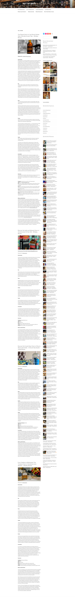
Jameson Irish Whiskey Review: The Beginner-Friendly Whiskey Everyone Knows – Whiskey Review (49, 51)
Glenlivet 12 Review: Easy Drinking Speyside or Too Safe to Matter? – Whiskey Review (51, 141)
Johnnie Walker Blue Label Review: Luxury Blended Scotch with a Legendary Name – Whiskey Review (52, 165)
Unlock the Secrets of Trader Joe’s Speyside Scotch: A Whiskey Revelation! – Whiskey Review (51, 362)
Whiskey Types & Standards (22, 11)
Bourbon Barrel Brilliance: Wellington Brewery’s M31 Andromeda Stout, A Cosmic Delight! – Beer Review (52, 342)
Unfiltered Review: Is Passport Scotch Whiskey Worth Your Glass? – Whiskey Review (52, 413)
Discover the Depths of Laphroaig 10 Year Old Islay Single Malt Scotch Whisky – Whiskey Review (52, 291)
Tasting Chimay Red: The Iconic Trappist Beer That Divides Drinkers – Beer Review (52, 205)
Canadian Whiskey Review (39, 9)
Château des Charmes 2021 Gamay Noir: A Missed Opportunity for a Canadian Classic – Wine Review (52, 236)
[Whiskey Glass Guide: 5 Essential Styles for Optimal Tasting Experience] (46, 73)
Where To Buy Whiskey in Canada (49, 11)
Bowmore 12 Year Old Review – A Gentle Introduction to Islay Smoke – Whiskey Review (52, 177)
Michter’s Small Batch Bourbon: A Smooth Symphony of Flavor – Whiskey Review (51, 366)
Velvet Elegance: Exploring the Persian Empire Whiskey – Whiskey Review (52, 381)
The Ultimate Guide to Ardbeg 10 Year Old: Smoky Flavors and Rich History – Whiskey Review (51, 279)
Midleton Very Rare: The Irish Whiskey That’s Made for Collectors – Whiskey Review (52, 229)
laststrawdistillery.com (25, 182)
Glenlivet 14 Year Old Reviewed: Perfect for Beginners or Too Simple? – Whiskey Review (52, 252)
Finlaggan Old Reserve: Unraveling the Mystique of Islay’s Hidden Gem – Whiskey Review (52, 370)
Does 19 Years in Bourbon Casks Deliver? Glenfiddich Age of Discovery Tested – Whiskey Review (52, 216)
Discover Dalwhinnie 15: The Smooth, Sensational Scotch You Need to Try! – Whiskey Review (51, 331)
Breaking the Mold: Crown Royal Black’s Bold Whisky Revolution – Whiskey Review (51, 405)
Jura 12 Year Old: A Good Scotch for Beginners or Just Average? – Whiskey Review (52, 260)
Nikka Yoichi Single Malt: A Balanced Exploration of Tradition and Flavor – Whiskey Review (52, 240)
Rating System (24, 253)
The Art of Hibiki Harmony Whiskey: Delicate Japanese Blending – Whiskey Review (52, 393)
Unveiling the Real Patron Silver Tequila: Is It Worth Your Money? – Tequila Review (51, 295)
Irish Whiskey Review (48, 9)
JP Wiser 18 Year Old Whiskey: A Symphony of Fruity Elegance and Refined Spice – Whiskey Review (49, 461)
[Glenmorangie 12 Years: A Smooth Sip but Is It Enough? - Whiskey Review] (53, 65)
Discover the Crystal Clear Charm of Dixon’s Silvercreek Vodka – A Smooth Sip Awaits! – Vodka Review (29, 347)
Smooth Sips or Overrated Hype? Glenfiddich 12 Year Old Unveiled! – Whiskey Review (51, 327)
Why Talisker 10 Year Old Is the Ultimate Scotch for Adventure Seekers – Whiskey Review (51, 283)
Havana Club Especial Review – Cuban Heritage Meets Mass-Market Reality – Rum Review (52, 181)
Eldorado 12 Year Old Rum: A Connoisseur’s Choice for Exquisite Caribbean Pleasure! (51, 339)
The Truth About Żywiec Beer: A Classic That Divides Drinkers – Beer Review (52, 225)
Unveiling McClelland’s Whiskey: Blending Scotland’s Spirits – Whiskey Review (51, 401)
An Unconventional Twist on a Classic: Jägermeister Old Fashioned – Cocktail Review (52, 430)
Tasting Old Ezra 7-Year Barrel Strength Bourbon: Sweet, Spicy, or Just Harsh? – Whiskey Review (51, 185)
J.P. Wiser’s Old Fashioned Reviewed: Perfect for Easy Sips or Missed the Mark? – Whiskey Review (52, 193)
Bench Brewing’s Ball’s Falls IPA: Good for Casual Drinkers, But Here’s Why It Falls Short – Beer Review (52, 197)
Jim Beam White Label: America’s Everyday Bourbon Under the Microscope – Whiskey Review (51, 161)
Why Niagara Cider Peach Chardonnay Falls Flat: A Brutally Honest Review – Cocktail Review (51, 264)
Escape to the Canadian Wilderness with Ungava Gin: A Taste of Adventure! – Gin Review (52, 323)
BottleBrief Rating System (26, 56)
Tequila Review (45, 128)
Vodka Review (45, 129)
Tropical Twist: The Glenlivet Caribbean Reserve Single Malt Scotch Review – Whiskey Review (51, 287)
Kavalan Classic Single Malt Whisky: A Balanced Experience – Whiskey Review (52, 272)
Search (55, 37)
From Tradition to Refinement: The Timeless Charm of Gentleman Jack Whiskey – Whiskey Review (27, 464)
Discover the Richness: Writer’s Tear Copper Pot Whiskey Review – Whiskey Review (52, 346)
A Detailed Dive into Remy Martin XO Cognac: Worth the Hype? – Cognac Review (52, 275)
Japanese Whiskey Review (46, 121)
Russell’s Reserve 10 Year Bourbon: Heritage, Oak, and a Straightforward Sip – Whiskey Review (52, 173)
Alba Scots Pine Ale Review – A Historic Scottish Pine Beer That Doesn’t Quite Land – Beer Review (51, 153)
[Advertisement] (37, 20)
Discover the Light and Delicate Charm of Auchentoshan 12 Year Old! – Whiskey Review (28, 232)
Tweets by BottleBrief (46, 102)
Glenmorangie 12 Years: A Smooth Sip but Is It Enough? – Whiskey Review (51, 256)
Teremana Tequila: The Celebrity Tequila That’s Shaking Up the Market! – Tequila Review (51, 248)
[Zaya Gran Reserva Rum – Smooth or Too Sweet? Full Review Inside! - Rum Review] (46, 80)
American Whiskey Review (30, 9)
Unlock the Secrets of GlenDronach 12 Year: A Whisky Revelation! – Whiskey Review (52, 374)
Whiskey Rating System (39, 11)
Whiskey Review (45, 131)
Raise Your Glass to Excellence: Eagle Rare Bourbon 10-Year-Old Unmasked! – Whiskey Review (51, 311)
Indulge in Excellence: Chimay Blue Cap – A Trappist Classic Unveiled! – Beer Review (52, 354)
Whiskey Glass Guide (31, 11)
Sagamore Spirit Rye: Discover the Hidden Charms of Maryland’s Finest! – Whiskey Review (52, 303)
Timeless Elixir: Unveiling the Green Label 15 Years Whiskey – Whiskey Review (52, 378)
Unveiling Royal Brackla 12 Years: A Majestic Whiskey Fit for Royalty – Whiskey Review (52, 389)
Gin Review (44, 118)
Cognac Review (45, 116)
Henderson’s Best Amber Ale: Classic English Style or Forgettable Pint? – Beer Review (52, 201)
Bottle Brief (29, 3)
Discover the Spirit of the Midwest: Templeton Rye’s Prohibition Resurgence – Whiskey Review (51, 358)
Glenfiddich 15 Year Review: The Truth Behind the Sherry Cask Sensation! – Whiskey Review (51, 307)
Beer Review (45, 111)
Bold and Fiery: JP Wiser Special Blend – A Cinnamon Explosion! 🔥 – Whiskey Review (52, 452)
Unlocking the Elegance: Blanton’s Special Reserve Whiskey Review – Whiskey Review (52, 385)
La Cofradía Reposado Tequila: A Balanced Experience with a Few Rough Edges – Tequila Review (51, 233)
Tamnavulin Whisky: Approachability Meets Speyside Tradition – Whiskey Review (52, 157)
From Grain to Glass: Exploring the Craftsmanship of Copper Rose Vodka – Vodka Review (51, 315)
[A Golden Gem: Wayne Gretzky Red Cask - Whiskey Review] (53, 73)
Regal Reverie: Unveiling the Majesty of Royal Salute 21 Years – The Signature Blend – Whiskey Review (52, 409)
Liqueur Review (45, 123)
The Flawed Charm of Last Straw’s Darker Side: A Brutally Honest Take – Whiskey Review (28, 36)
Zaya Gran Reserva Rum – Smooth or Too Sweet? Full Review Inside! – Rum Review (51, 189)
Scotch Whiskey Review (21, 9)
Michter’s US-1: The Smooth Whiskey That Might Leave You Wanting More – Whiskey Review (51, 268)
